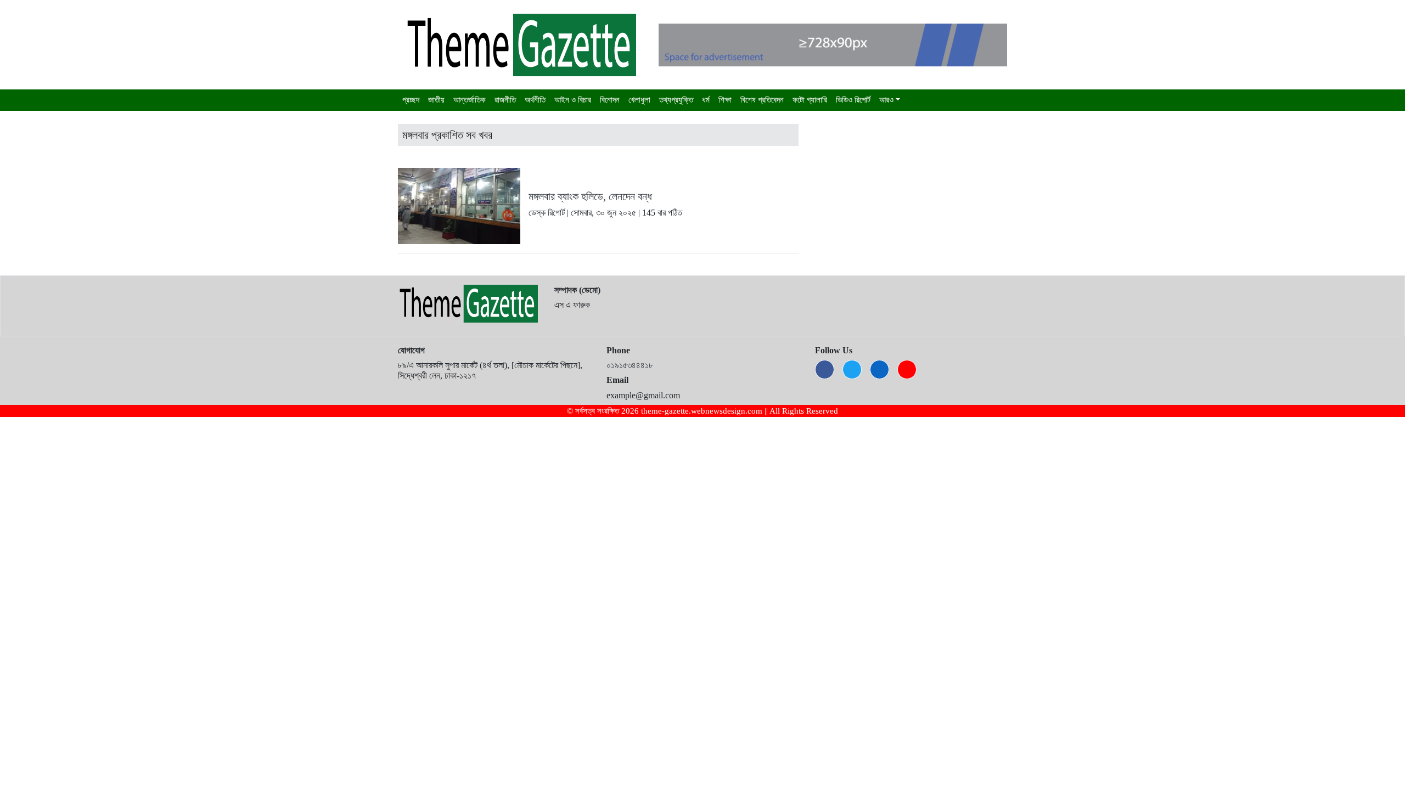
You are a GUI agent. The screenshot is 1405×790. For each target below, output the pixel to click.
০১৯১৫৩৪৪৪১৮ (629, 365)
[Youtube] (907, 369)
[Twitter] (852, 369)
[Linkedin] (879, 369)
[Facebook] (824, 369)
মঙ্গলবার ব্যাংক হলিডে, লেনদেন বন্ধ (590, 196)
